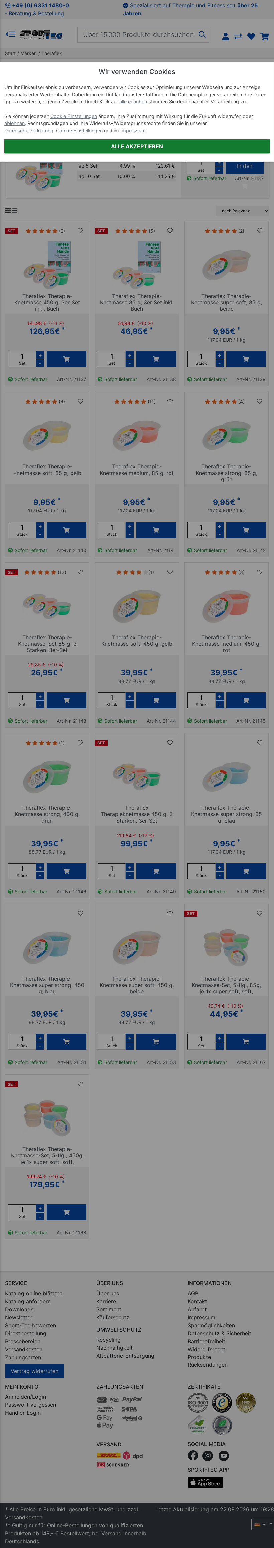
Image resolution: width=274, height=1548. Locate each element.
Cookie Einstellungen (73, 116)
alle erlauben (133, 101)
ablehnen (14, 123)
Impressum (133, 130)
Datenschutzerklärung (28, 130)
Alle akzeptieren (137, 146)
